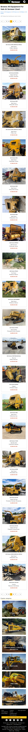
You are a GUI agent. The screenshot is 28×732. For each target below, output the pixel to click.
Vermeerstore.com (13, 722)
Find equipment (4, 711)
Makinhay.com (9, 724)
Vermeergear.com (17, 724)
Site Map (17, 730)
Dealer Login (11, 730)
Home (2, 710)
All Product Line (15, 11)
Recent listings (4, 713)
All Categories (8, 11)
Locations (12, 710)
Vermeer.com (6, 722)
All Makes (22, 11)
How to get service (22, 710)
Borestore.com (21, 722)
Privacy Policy (10, 729)
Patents (23, 729)
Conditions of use (17, 729)
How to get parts (13, 715)
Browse (2, 11)
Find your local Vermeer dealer (14, 717)
